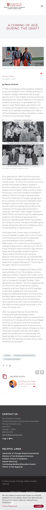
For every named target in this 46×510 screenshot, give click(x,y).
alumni (7, 355)
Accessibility (31, 492)
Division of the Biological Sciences (17, 456)
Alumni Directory (9, 461)
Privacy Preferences (9, 506)
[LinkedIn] (10, 365)
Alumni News (8, 76)
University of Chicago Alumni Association (20, 453)
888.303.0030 (7, 432)
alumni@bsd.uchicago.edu (12, 435)
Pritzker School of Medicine (24, 355)
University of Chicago (12, 359)
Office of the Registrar (12, 467)
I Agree (39, 506)
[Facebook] (3, 365)
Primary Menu (42, 6)
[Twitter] (7, 365)
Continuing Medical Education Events (19, 464)
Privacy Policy (15, 492)
